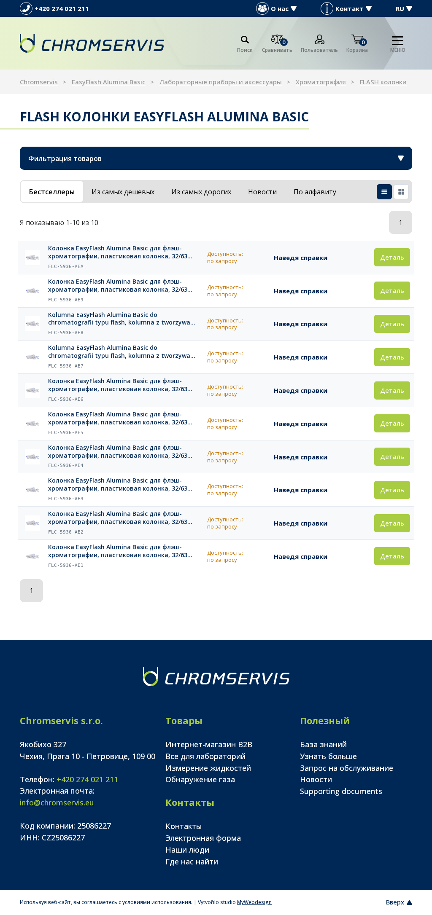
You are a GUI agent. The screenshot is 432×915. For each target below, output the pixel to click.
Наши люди (187, 850)
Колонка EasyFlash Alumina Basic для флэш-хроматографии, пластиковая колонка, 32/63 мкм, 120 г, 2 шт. (117, 385)
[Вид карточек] (401, 191)
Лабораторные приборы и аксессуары (220, 82)
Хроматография (321, 82)
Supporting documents (341, 791)
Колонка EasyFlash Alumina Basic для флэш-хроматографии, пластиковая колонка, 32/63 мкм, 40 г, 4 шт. (117, 452)
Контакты (183, 826)
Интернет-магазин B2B (208, 744)
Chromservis (39, 82)
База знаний (323, 744)
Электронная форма (203, 838)
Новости (316, 779)
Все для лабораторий (205, 756)
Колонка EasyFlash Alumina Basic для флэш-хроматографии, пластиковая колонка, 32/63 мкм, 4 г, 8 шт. (117, 551)
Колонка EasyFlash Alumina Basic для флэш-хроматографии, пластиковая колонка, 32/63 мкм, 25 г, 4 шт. (117, 485)
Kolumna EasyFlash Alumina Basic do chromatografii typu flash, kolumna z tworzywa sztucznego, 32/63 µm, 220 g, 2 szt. (119, 352)
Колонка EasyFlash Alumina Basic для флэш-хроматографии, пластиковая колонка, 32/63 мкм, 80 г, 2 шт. (117, 419)
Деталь (392, 257)
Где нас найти (191, 861)
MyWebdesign (254, 902)
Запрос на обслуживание (346, 768)
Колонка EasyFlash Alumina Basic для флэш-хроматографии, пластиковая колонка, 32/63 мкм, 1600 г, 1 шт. (117, 252)
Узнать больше (328, 756)
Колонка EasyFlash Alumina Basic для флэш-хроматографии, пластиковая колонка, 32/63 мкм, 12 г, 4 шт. (117, 518)
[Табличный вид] (384, 191)
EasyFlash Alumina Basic (109, 82)
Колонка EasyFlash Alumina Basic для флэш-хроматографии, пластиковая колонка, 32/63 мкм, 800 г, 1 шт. (117, 286)
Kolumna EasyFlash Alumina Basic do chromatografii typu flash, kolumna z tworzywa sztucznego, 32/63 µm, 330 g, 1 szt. (119, 319)
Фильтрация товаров (65, 158)
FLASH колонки (383, 82)
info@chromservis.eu (57, 802)
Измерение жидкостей (208, 768)
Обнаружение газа (200, 779)
